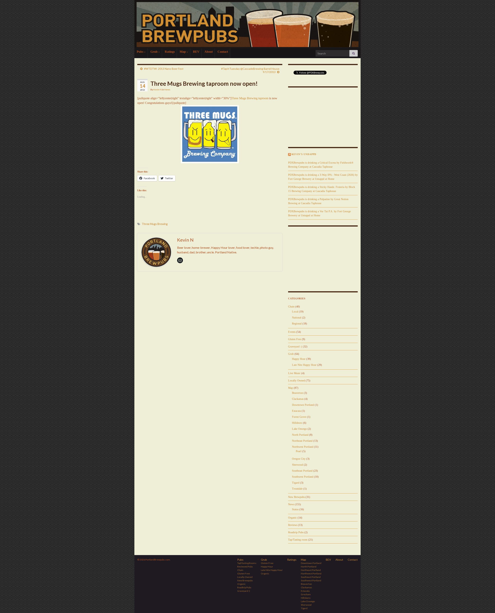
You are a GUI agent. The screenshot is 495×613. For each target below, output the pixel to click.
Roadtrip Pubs (296, 532)
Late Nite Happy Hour (304, 364)
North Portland (300, 434)
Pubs (140, 51)
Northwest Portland (302, 446)
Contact (223, 51)
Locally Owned (296, 380)
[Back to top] (486, 604)
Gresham (306, 594)
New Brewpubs (296, 497)
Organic (292, 517)
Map (183, 51)
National (296, 317)
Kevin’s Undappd (304, 154)
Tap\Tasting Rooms (246, 563)
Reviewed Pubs (245, 566)
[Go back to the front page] (247, 24)
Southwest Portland (302, 476)
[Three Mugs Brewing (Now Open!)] (209, 134)
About (208, 51)
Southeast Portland (302, 470)
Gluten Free (294, 339)
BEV (196, 51)
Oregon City (299, 458)
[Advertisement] (210, 284)
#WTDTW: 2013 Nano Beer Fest (163, 68)
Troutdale (297, 488)
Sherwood (297, 464)
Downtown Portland (303, 404)
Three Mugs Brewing (155, 224)
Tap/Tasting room (297, 539)
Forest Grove (299, 416)
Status (295, 509)
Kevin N (158, 89)
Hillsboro (297, 422)
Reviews (292, 525)
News (167, 89)
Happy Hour (299, 358)
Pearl (298, 451)
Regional (297, 323)
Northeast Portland (302, 440)
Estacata (296, 410)
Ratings (170, 51)
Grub (154, 51)
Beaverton (297, 392)
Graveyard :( (295, 346)
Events (291, 331)
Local (295, 311)
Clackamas (298, 398)
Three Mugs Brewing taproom (249, 98)
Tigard (295, 482)
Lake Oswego (299, 428)
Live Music (294, 373)
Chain (291, 306)
